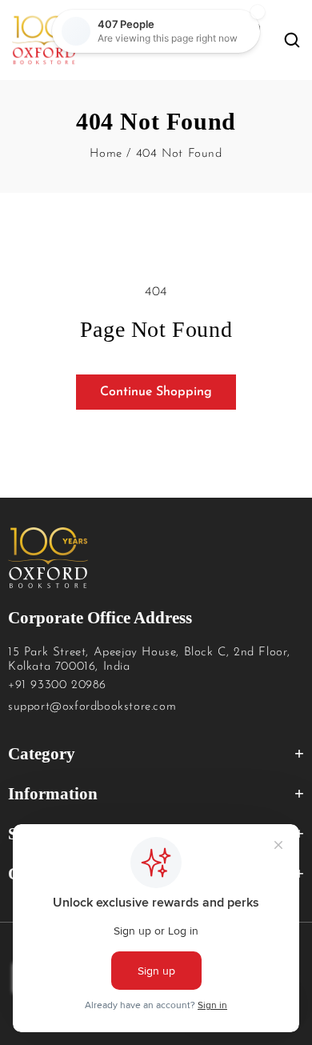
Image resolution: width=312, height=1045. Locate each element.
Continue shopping (156, 392)
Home (106, 154)
